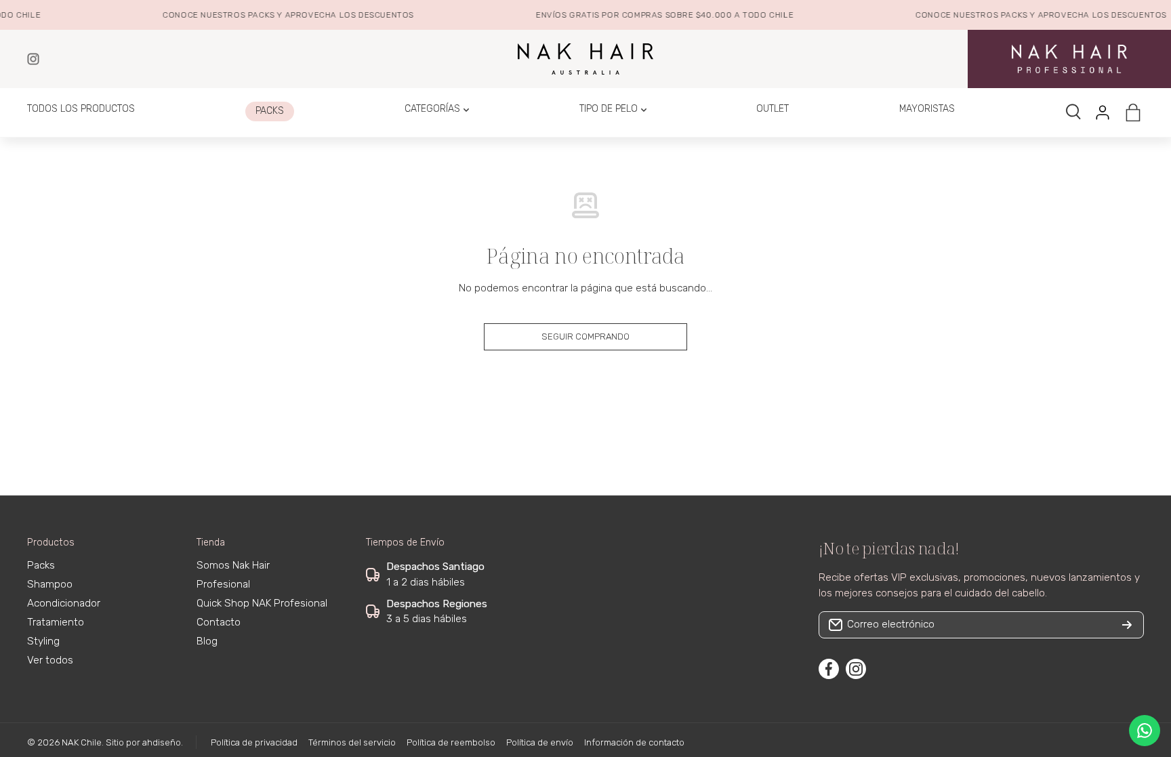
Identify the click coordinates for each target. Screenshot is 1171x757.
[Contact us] (1144, 730)
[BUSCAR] (1074, 112)
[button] (1133, 112)
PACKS (255, 15)
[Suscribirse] (1127, 624)
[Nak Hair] (33, 59)
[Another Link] (1069, 58)
